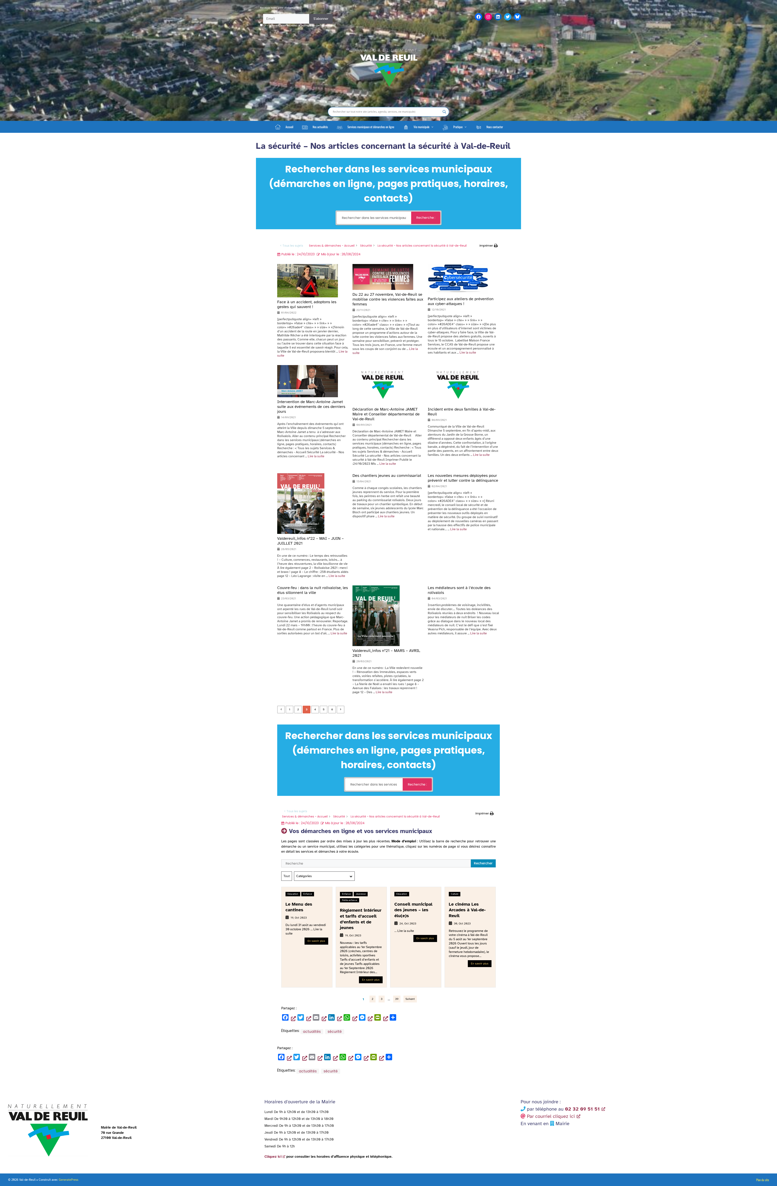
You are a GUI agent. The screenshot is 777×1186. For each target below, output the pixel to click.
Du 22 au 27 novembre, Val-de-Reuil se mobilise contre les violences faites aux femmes (387, 299)
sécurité (335, 1031)
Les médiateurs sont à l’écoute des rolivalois (459, 590)
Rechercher (483, 863)
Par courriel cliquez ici (551, 1116)
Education (293, 893)
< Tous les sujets (291, 246)
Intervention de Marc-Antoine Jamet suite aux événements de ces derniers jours (311, 406)
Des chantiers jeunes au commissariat (386, 475)
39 (396, 999)
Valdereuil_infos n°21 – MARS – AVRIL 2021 (386, 653)
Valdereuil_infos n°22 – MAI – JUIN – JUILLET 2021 (310, 541)
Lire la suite (468, 353)
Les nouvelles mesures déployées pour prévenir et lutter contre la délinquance (463, 478)
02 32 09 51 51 (582, 1109)
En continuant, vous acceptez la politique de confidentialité (297, 25)
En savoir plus (316, 941)
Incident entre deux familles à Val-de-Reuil (462, 412)
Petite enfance (349, 900)
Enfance (307, 893)
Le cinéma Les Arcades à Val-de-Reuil (467, 909)
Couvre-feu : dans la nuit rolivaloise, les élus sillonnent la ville (312, 590)
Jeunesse (361, 893)
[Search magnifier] (444, 112)
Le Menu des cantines (299, 907)
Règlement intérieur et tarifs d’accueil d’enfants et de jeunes (360, 918)
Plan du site (762, 1180)
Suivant (410, 999)
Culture (454, 893)
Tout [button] (286, 876)
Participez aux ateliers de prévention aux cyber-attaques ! (461, 301)
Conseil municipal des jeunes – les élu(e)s (413, 909)
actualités (312, 1031)
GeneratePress (68, 1180)
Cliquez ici (272, 1156)
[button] (418, 127)
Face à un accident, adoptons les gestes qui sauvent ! (306, 304)
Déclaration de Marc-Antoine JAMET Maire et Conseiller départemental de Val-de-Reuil (386, 414)
